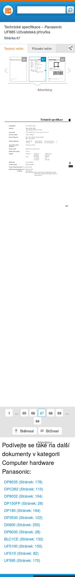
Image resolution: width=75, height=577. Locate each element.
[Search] (70, 9)
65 (24, 413)
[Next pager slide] (69, 71)
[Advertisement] (37, 98)
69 (59, 413)
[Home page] (8, 10)
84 (37, 421)
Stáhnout (26, 430)
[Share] (71, 48)
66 (33, 413)
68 (50, 413)
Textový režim (14, 48)
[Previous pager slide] (5, 71)
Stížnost (52, 430)
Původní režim (42, 48)
